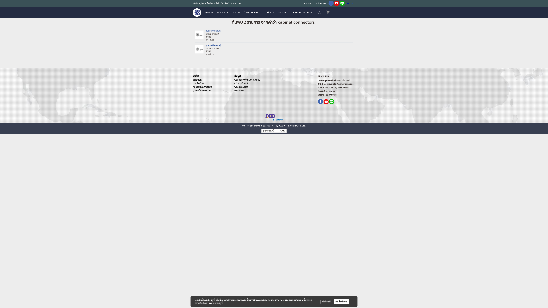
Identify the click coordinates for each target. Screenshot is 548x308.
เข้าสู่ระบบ (308, 3)
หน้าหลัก (209, 12)
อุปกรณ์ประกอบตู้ (213, 30)
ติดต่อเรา (282, 12)
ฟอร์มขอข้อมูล (241, 87)
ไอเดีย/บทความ (251, 12)
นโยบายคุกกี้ (218, 303)
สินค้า (235, 12)
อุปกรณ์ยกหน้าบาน (202, 90)
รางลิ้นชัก (197, 79)
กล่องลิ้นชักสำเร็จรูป (202, 87)
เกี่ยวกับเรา (222, 12)
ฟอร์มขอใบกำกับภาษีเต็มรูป (247, 79)
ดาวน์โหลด (269, 12)
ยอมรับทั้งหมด (341, 301)
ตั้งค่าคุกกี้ (326, 301)
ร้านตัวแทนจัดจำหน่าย (302, 12)
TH (350, 3)
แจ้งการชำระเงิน (241, 83)
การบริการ (239, 90)
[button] (319, 12)
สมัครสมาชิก (321, 3)
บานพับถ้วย (198, 83)
